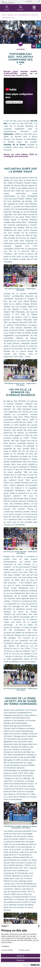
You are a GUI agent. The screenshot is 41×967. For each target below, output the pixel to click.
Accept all (20, 956)
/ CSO (15, 15)
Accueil (7, 9)
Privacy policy (24, 950)
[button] (20, 8)
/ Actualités (9, 15)
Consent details (7, 950)
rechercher (20, 9)
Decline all (20, 960)
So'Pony (29, 1)
